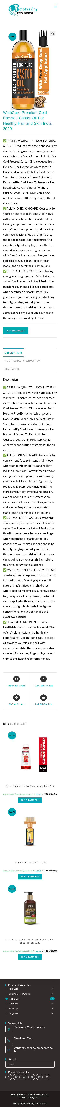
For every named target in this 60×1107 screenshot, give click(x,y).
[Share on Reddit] (39, 1077)
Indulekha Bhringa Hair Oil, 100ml (30, 862)
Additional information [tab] (23, 360)
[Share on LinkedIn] (31, 1077)
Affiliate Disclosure (37, 1094)
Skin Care (13, 1003)
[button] (52, 33)
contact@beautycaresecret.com (33, 1049)
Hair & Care (15, 998)
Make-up (13, 1008)
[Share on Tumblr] (47, 1077)
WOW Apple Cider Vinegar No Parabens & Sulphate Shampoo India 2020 (30, 941)
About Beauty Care (30, 1097)
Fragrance (13, 1013)
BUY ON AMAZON (15, 330)
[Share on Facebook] (16, 1077)
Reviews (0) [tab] (12, 368)
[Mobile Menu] (55, 5)
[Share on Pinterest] (24, 1077)
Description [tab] (13, 352)
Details (38, 794)
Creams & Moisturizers (19, 993)
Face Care (13, 988)
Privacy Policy (18, 1094)
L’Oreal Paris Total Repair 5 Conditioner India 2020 (30, 786)
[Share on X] (8, 1077)
